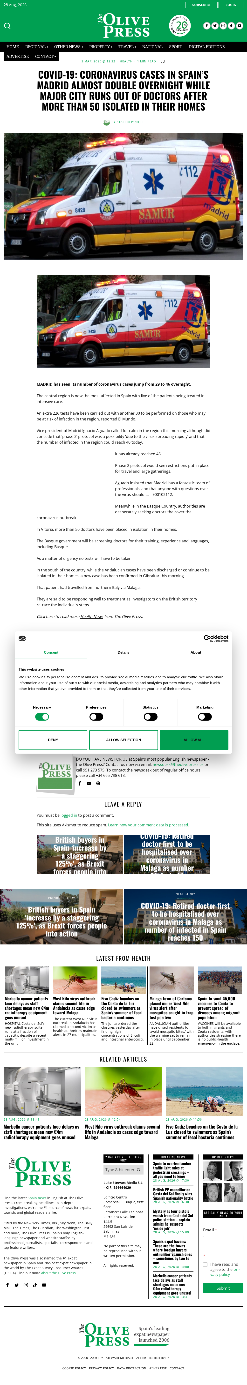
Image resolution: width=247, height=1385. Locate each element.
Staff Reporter (130, 122)
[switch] (96, 717)
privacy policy (225, 1272)
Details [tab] (124, 652)
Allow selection (123, 740)
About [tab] (196, 652)
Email (210, 1230)
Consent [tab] (51, 652)
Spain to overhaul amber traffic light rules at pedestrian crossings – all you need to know (172, 1169)
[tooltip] (207, 26)
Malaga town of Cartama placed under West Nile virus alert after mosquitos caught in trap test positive (171, 1008)
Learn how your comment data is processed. (148, 825)
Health (126, 61)
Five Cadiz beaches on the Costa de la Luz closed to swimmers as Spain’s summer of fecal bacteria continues (122, 1008)
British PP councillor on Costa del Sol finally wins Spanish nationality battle (173, 1194)
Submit (223, 1288)
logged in (69, 815)
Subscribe (201, 4)
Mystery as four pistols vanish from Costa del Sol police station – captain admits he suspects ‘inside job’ (173, 1219)
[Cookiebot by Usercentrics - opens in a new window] (207, 638)
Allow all (194, 740)
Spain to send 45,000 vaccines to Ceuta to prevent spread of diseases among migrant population (219, 1008)
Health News (91, 616)
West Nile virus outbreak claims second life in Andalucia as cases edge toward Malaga (74, 1005)
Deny (53, 740)
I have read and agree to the (225, 1269)
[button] (139, 1170)
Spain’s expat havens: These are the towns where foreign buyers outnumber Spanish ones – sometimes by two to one (172, 1252)
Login (231, 4)
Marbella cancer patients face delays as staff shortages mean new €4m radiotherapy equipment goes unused (27, 1008)
